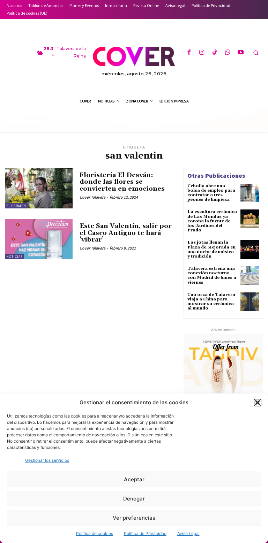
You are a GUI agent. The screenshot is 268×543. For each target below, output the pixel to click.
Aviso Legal (188, 533)
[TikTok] (214, 53)
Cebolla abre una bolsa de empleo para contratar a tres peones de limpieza (211, 192)
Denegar (134, 498)
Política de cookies (94, 533)
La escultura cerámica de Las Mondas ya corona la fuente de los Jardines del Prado (212, 221)
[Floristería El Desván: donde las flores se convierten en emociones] (39, 188)
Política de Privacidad (145, 533)
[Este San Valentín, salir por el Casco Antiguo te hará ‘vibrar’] (39, 239)
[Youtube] (240, 53)
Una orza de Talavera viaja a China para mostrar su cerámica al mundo (211, 301)
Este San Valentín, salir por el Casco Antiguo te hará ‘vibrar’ (126, 233)
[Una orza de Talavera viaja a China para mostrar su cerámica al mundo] (249, 301)
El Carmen (16, 206)
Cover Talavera (92, 197)
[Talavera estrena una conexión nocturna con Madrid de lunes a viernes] (249, 275)
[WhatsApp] (227, 53)
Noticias (14, 256)
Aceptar (134, 479)
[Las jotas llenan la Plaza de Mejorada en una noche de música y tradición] (249, 249)
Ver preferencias (134, 517)
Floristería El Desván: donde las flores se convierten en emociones (122, 182)
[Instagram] (202, 53)
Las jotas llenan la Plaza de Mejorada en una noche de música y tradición (211, 249)
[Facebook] (188, 53)
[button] (257, 402)
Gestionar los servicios (47, 460)
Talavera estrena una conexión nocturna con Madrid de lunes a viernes (211, 275)
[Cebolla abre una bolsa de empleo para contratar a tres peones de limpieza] (249, 193)
